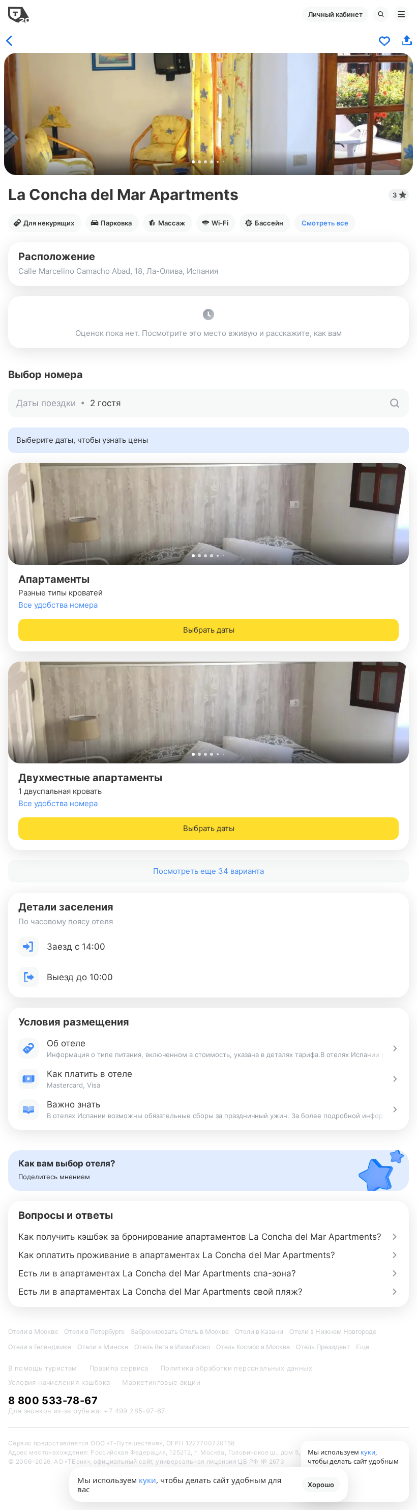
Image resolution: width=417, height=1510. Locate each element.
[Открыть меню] (401, 14)
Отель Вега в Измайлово (172, 1347)
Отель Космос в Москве (253, 1347)
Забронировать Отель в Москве (180, 1331)
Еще (362, 1347)
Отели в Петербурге (94, 1331)
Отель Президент (323, 1347)
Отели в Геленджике (39, 1347)
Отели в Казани (259, 1331)
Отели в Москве (33, 1331)
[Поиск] (381, 14)
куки (147, 1480)
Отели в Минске (102, 1347)
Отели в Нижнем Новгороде (332, 1331)
